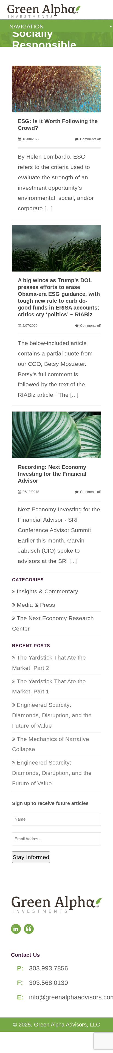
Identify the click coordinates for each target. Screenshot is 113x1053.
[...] (48, 208)
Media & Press (36, 605)
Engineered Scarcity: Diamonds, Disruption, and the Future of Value (52, 715)
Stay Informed (31, 857)
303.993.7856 (48, 968)
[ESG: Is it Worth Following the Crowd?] (59, 88)
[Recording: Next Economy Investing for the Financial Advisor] (59, 434)
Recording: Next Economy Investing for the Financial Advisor (52, 474)
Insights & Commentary (47, 591)
